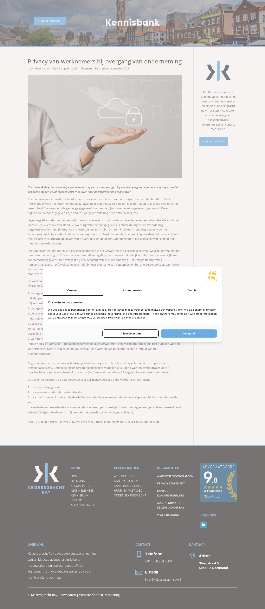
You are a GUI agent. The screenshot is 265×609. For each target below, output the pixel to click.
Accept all (189, 333)
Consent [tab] (73, 290)
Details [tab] (192, 290)
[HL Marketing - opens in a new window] (212, 276)
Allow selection (130, 333)
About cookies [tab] (132, 290)
